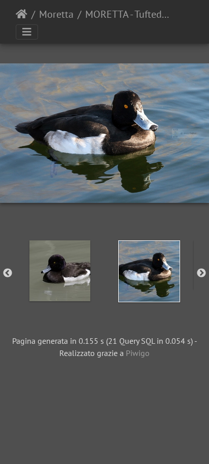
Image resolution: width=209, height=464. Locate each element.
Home (21, 14)
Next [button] (201, 273)
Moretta (56, 14)
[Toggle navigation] (27, 32)
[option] (59, 270)
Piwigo (138, 353)
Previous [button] (8, 273)
